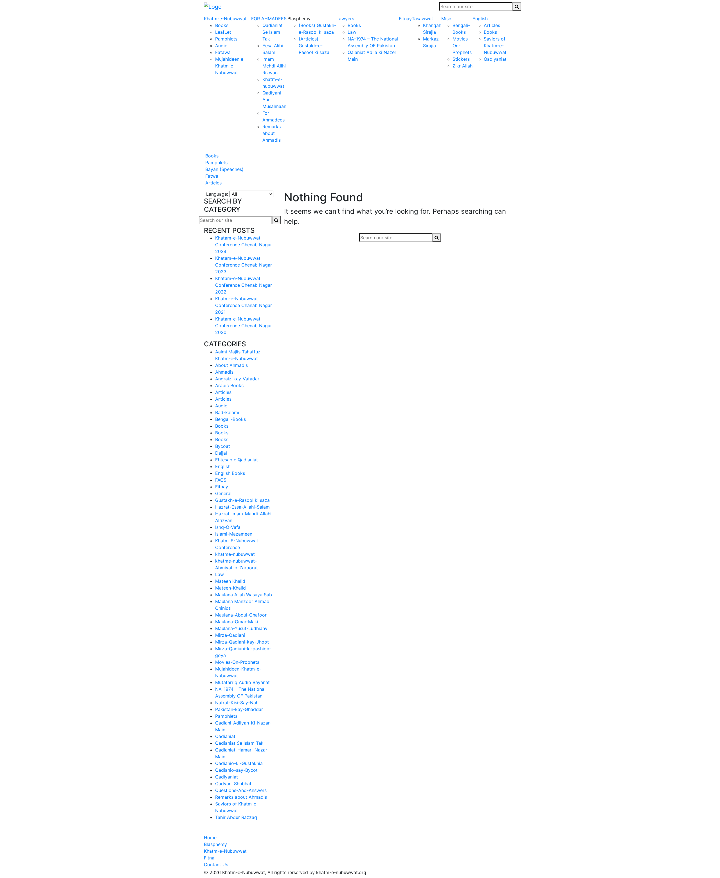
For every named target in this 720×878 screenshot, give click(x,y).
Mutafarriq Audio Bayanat (242, 682)
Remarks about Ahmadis (271, 133)
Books (221, 25)
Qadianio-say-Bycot (236, 770)
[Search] (516, 6)
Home (210, 837)
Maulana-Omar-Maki (236, 621)
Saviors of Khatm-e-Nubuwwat (495, 45)
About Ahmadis (231, 365)
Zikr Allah (462, 66)
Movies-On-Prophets (237, 662)
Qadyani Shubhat (233, 783)
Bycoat (222, 446)
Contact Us (216, 864)
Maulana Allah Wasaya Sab (243, 594)
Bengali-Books (230, 419)
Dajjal (221, 453)
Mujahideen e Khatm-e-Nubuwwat (229, 65)
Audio (221, 45)
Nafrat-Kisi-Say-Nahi (237, 702)
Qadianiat (225, 736)
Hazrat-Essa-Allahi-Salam (242, 507)
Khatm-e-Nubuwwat (225, 18)
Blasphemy (215, 844)
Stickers (461, 59)
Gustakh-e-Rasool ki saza (242, 500)
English (480, 18)
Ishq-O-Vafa (227, 527)
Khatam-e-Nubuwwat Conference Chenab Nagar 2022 (243, 285)
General (223, 493)
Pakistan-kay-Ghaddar (239, 709)
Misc (446, 18)
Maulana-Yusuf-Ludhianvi (242, 628)
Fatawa (223, 52)
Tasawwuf (422, 18)
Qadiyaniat (495, 59)
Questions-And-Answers (241, 790)
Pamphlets (226, 39)
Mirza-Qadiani (230, 635)
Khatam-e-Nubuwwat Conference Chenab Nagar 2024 (243, 244)
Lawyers (345, 18)
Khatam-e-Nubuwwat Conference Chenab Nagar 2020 (243, 325)
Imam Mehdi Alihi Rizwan (274, 65)
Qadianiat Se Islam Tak (272, 32)
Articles (492, 25)
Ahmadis (224, 372)
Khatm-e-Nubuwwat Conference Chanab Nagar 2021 (243, 305)
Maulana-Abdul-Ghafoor (241, 615)
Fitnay (405, 18)
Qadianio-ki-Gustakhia (239, 763)
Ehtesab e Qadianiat (236, 459)
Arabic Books (229, 385)
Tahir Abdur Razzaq (236, 817)
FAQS (220, 480)
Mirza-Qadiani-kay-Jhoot (242, 642)
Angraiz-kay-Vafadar (237, 379)
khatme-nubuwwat (235, 554)
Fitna (209, 858)
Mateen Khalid (230, 581)
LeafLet (223, 32)
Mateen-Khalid (230, 588)
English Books (230, 473)
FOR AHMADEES (269, 18)
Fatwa (211, 176)
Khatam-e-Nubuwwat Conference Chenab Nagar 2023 (243, 264)
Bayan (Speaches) (224, 169)
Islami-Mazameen (233, 534)
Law (352, 32)
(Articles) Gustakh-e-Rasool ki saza (314, 45)
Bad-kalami (227, 412)
